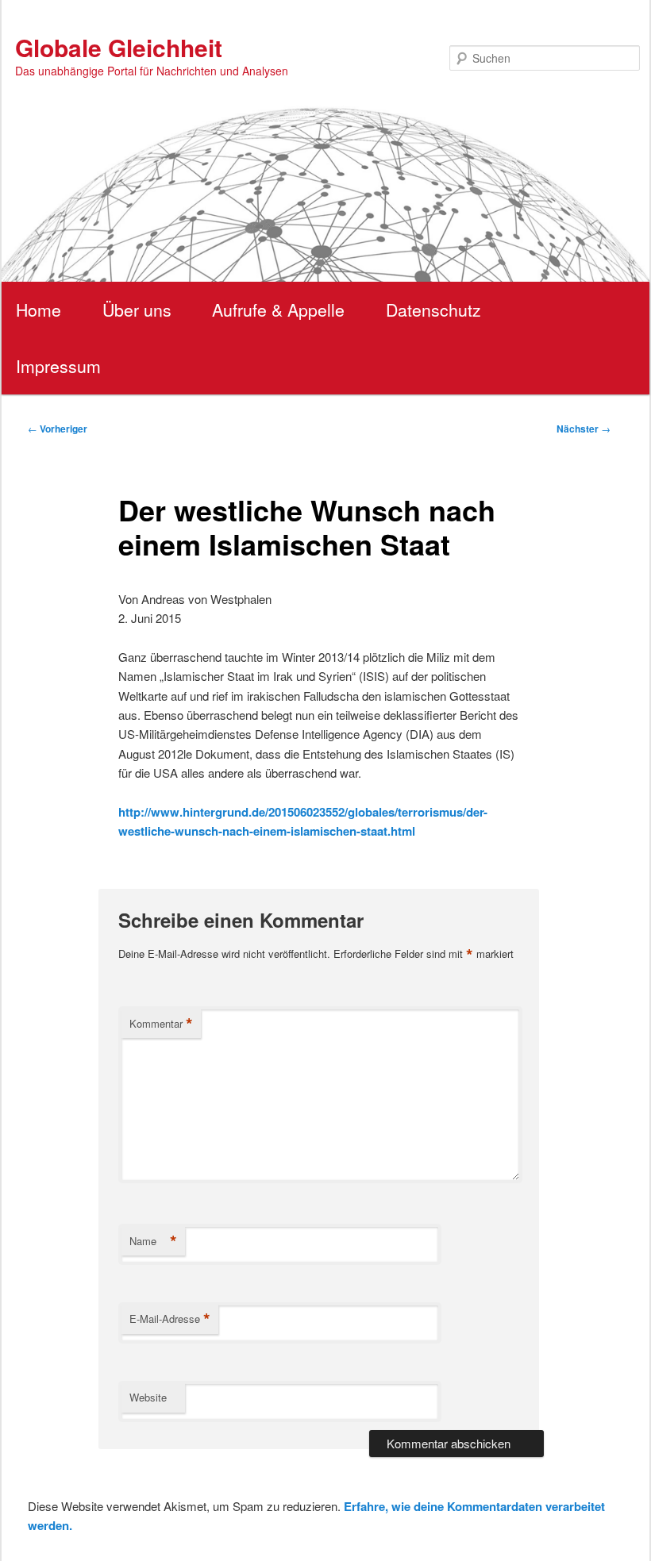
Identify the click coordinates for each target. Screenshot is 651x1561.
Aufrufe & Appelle (278, 309)
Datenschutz (433, 309)
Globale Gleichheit (118, 47)
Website (148, 1397)
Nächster (584, 428)
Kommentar (161, 1023)
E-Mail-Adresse (169, 1319)
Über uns (136, 309)
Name (153, 1241)
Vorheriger (57, 428)
